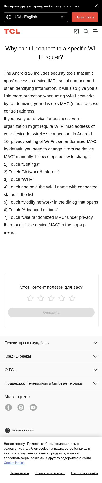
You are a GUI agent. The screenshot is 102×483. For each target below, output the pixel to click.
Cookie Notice (14, 463)
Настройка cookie (84, 473)
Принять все (19, 473)
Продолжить (84, 17)
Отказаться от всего (50, 473)
